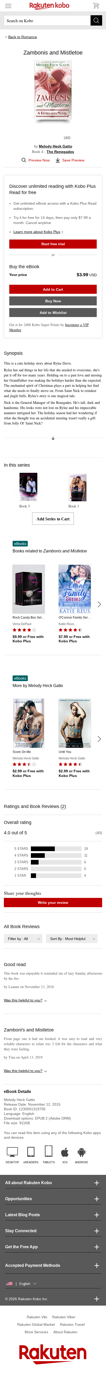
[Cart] (95, 5)
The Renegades (60, 152)
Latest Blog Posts (22, 1215)
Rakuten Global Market (36, 1324)
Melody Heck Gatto (55, 146)
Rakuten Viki (37, 1317)
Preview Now (39, 160)
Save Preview (73, 160)
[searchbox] (53, 20)
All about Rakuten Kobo (28, 1183)
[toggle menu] (8, 5)
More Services (36, 1332)
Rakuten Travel (72, 1324)
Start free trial (53, 244)
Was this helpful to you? (23, 1000)
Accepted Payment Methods (32, 1265)
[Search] (96, 20)
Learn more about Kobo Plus (36, 232)
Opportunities (18, 1199)
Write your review (53, 902)
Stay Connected (21, 1231)
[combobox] (23, 938)
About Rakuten (65, 1332)
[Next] (99, 604)
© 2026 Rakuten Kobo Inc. (26, 1299)
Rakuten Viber (63, 1317)
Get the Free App (21, 1247)
